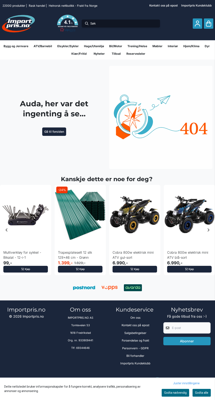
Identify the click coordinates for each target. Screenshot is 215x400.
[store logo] (18, 23)
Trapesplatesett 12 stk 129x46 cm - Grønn (75, 255)
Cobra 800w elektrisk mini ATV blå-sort (187, 255)
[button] (67, 23)
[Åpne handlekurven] (208, 23)
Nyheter (99, 53)
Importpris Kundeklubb (196, 5)
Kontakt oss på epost (163, 5)
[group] (25, 230)
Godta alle (201, 392)
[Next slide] (208, 230)
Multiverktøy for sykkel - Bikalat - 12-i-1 (22, 255)
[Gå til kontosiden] (197, 23)
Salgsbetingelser (135, 333)
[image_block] (160, 117)
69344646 (83, 347)
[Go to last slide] (6, 230)
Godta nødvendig (175, 392)
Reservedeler (135, 53)
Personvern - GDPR (135, 348)
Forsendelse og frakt (135, 340)
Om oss (135, 317)
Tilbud (116, 53)
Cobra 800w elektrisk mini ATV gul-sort (133, 255)
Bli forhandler (135, 355)
